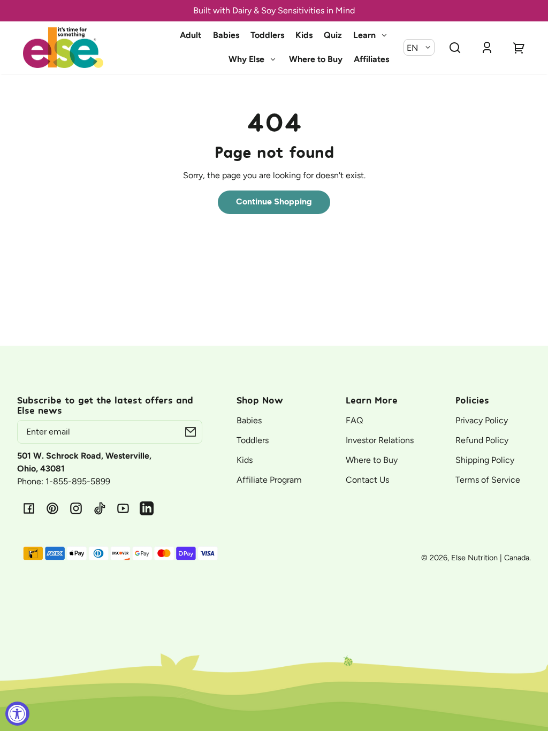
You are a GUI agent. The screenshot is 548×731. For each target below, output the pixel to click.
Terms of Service (487, 480)
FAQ (354, 420)
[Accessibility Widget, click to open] (17, 714)
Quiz (333, 35)
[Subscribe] (190, 432)
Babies (226, 35)
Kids (304, 35)
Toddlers (267, 35)
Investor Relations (380, 440)
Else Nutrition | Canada (490, 557)
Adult (190, 35)
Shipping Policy (484, 460)
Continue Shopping (274, 201)
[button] (455, 47)
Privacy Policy (481, 420)
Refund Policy (481, 440)
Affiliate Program (269, 480)
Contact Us (367, 480)
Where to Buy (315, 59)
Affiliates (371, 59)
